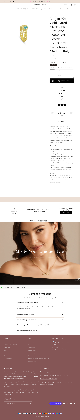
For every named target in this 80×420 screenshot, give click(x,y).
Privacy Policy (31, 347)
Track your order (8, 358)
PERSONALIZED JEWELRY (11, 344)
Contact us (30, 355)
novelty (5, 342)
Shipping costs (59, 67)
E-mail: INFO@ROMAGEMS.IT (48, 379)
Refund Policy (31, 353)
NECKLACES (7, 347)
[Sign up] (30, 403)
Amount (52, 55)
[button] (5, 4)
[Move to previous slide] (52, 113)
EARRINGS (7, 353)
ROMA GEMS (37, 416)
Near (29, 344)
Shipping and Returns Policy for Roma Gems (38, 358)
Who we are (6, 355)
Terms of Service (32, 350)
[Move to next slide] (71, 113)
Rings (5, 350)
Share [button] (53, 187)
